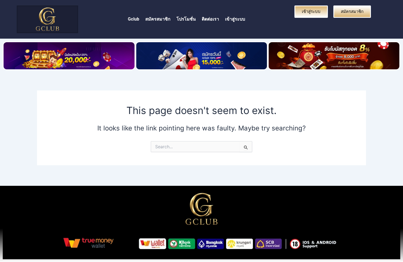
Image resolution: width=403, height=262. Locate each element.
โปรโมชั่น (186, 19)
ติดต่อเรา (210, 19)
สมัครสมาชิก (158, 19)
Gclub (133, 19)
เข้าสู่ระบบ (235, 19)
